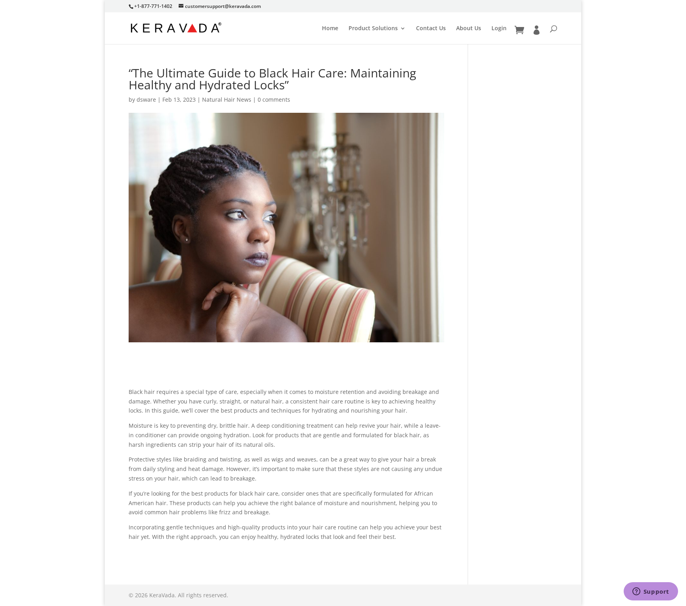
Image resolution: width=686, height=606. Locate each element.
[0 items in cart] (519, 30)
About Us (468, 28)
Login (499, 28)
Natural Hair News (226, 99)
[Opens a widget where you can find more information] (650, 592)
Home (330, 28)
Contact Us (431, 28)
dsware (146, 99)
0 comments (274, 99)
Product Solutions (373, 28)
